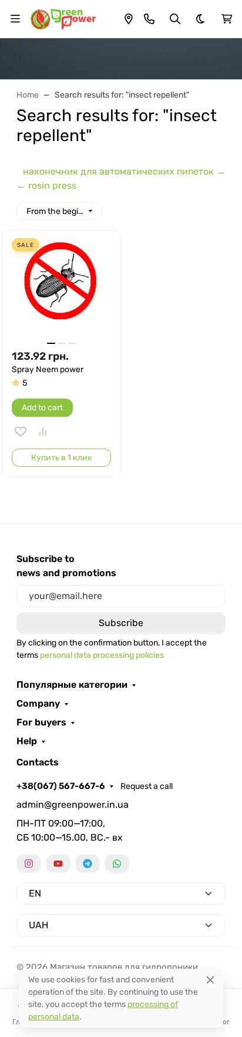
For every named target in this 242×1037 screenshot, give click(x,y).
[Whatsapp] (117, 863)
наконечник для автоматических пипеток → (124, 171)
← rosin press (46, 185)
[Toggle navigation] (15, 18)
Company (38, 703)
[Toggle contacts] (149, 18)
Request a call (146, 786)
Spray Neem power (47, 369)
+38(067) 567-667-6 (60, 786)
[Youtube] (58, 863)
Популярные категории (71, 685)
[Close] (210, 980)
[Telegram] (87, 863)
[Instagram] (28, 863)
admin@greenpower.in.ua (72, 804)
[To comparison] (43, 431)
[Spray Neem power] (61, 289)
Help (26, 741)
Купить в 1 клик (61, 458)
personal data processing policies (102, 655)
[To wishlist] (20, 431)
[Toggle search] (175, 18)
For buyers (41, 722)
